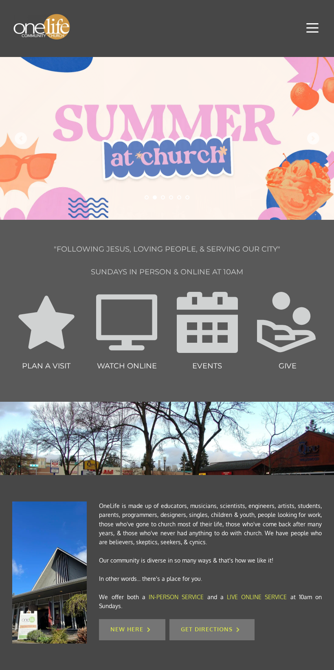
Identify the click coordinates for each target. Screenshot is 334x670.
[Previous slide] (20, 138)
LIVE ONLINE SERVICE (257, 596)
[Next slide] (313, 138)
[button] (312, 28)
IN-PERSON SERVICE (176, 596)
